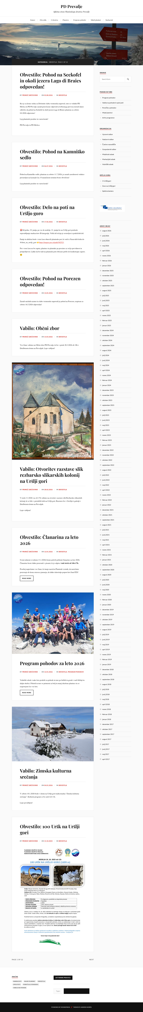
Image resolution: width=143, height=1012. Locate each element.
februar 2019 (107, 659)
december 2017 (107, 724)
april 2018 (106, 704)
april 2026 (106, 251)
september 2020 (108, 570)
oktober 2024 (107, 340)
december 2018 (107, 669)
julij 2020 (105, 580)
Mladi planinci (96, 20)
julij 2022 (105, 475)
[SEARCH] (128, 79)
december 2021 (107, 510)
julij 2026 (105, 236)
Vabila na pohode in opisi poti (112, 103)
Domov (32, 20)
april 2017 (106, 759)
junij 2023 (106, 420)
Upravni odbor (107, 134)
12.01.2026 (48, 551)
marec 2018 (106, 709)
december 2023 (107, 390)
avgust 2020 (106, 575)
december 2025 (107, 271)
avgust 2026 (106, 231)
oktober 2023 (107, 400)
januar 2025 (106, 325)
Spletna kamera (107, 191)
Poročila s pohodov (109, 108)
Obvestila (43, 20)
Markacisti (109, 20)
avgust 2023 (106, 410)
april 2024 (106, 370)
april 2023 (106, 430)
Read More (26, 578)
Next (91, 959)
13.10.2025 (48, 841)
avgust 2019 (106, 630)
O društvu (54, 20)
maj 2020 (105, 590)
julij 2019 (105, 634)
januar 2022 (106, 505)
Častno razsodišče (109, 144)
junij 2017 (106, 749)
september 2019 (108, 624)
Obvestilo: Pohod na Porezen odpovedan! (50, 281)
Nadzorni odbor (108, 139)
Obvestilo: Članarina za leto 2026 (49, 540)
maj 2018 (105, 699)
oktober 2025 (107, 280)
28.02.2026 (48, 489)
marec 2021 (106, 550)
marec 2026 (106, 256)
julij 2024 (105, 355)
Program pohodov (79, 20)
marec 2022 (106, 495)
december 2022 (107, 450)
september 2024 (108, 345)
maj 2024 (105, 365)
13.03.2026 (48, 337)
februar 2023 (107, 440)
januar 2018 (106, 719)
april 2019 (106, 649)
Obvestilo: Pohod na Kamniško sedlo (52, 154)
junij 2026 (106, 241)
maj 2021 (105, 540)
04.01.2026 (48, 785)
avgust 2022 (106, 470)
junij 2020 (106, 585)
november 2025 (108, 275)
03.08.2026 (48, 95)
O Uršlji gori (106, 181)
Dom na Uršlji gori (108, 186)
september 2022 (108, 465)
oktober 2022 (107, 460)
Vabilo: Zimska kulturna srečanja (45, 773)
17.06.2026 (48, 222)
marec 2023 (106, 435)
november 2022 (108, 455)
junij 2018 (106, 694)
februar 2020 (107, 600)
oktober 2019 (107, 619)
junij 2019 (106, 639)
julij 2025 (105, 295)
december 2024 (107, 330)
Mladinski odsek (108, 154)
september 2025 (108, 286)
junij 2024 (106, 360)
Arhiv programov (108, 118)
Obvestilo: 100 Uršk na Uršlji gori (50, 829)
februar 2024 (107, 380)
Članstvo (66, 20)
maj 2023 (105, 425)
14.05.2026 (48, 293)
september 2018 (108, 679)
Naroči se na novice (76, 991)
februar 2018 (107, 714)
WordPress (65, 1007)
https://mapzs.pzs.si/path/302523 (51, 242)
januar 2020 (106, 605)
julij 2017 (105, 744)
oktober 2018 (107, 674)
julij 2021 (105, 530)
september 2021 (108, 520)
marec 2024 (106, 375)
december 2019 (107, 610)
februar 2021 (107, 555)
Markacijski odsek (108, 159)
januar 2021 (106, 560)
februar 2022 (107, 500)
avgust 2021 (106, 525)
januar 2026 (106, 266)
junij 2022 (106, 480)
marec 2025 (106, 315)
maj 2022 (105, 485)
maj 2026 (105, 246)
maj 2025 (105, 305)
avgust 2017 (106, 739)
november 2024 (108, 335)
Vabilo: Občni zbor (39, 328)
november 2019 (108, 615)
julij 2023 (105, 415)
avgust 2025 (106, 290)
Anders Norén (86, 1007)
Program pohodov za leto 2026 (52, 663)
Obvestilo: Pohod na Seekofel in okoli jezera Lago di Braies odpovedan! (50, 80)
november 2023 (108, 395)
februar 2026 (107, 261)
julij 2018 (105, 689)
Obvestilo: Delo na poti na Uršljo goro (47, 210)
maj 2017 (105, 754)
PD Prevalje (71, 6)
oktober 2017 (107, 729)
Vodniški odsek (107, 164)
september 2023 (108, 405)
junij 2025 (106, 300)
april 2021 (106, 545)
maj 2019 (105, 644)
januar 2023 (106, 445)
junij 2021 (106, 535)
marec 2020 (106, 595)
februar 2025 (107, 320)
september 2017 (108, 734)
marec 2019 (106, 654)
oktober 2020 (107, 565)
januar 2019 (106, 664)
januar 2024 (106, 385)
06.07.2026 (48, 166)
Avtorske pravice (63, 977)
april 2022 (106, 490)
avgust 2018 (106, 684)
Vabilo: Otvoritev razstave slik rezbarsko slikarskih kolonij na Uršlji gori (51, 475)
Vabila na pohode (19, 987)
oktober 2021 (107, 515)
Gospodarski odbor (109, 149)
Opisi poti (17, 984)
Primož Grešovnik (30, 95)
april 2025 (106, 310)
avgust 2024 (106, 350)
